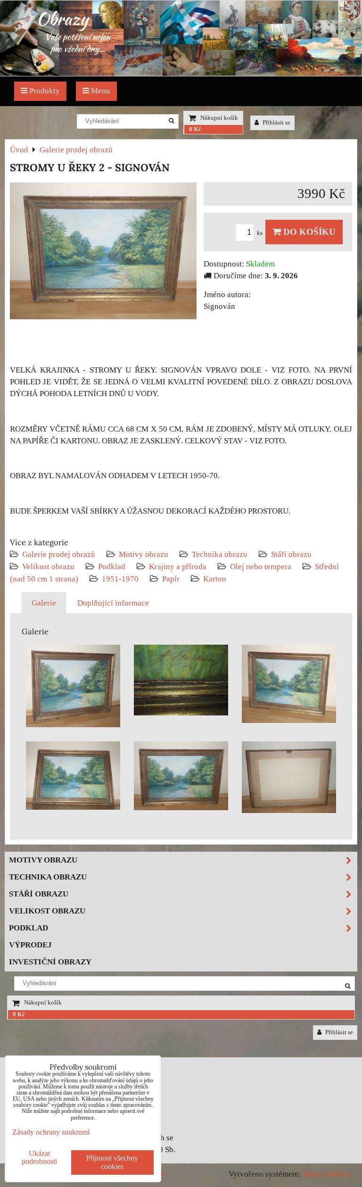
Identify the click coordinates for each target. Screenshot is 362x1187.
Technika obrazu (219, 554)
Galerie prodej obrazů (58, 554)
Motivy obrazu (143, 554)
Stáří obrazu (291, 554)
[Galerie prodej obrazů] (181, 73)
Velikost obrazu (48, 566)
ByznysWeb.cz (327, 1174)
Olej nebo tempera (260, 566)
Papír (171, 578)
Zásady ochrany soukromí (51, 1132)
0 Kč (195, 129)
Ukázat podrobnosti (39, 1157)
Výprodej (30, 944)
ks (260, 233)
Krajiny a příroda (177, 566)
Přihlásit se (275, 122)
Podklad (111, 566)
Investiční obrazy (50, 961)
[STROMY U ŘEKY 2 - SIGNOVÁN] (103, 253)
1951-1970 (120, 578)
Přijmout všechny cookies (112, 1162)
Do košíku (308, 232)
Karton (214, 578)
